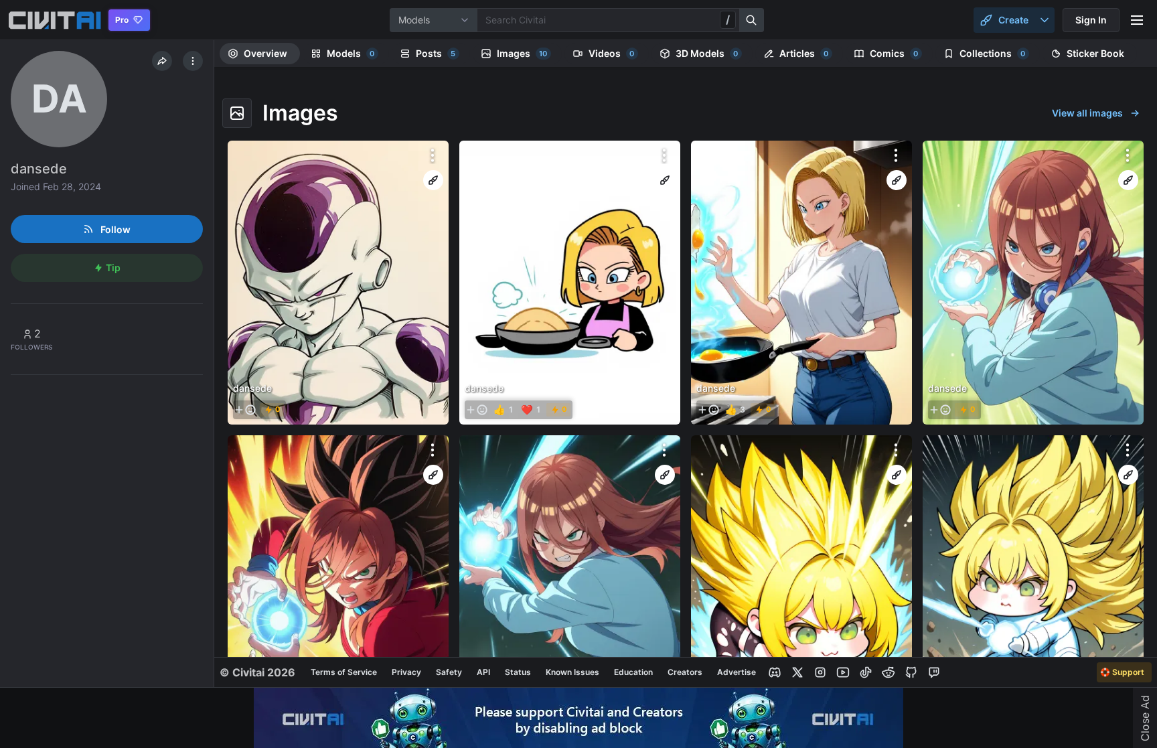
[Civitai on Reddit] (888, 672)
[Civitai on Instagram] (820, 672)
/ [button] (728, 19)
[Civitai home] (54, 20)
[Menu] (1137, 20)
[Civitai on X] (797, 672)
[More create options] (1044, 20)
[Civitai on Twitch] (934, 672)
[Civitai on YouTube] (843, 672)
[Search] (752, 20)
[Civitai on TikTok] (865, 672)
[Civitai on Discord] (774, 672)
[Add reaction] (245, 409)
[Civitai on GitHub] (911, 672)
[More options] (432, 155)
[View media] (338, 283)
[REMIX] (433, 180)
